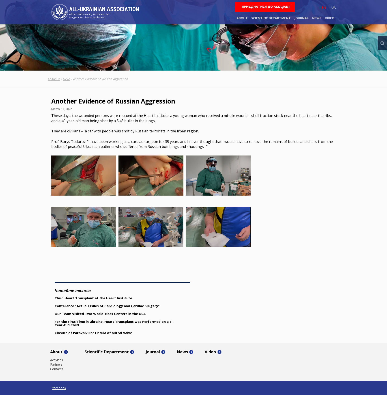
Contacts (56, 369)
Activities (56, 360)
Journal (301, 18)
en (324, 7)
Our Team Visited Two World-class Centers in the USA (100, 313)
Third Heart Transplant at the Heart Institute (93, 298)
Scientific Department (271, 18)
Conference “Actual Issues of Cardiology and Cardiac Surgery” (107, 306)
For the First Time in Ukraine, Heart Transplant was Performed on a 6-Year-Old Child (114, 323)
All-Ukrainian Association (104, 9)
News (316, 18)
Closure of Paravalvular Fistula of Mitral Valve (93, 332)
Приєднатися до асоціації (266, 6)
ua (333, 7)
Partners (56, 365)
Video (329, 18)
